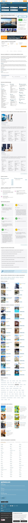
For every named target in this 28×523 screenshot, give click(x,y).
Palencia (2, 465)
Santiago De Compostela (4, 469)
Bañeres (16, 382)
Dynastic (21, 314)
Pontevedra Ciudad (21, 465)
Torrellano (22, 397)
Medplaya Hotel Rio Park (23, 370)
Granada (20, 454)
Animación (14, 277)
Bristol (20, 349)
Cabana (21, 342)
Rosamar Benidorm (8, 335)
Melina (7, 314)
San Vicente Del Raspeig (9, 397)
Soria (1, 471)
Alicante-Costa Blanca (3, 382)
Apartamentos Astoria (8, 290)
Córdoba (11, 452)
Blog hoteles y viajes (4, 493)
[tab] (14, 250)
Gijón (1, 454)
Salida (20, 6)
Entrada (12, 6)
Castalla (21, 386)
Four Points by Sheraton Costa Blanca (9, 342)
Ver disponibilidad (23, 46)
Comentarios (24, 20)
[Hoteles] (4, 1)
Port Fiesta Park (22, 335)
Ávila (10, 446)
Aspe (13, 382)
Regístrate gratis (5, 194)
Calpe (14, 386)
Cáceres (20, 448)
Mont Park (21, 328)
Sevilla (20, 469)
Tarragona (11, 471)
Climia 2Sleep (7, 283)
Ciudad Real (2, 452)
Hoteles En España (5, 13)
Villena (9, 399)
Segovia (11, 469)
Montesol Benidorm (22, 363)
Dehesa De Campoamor (15, 388)
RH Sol (20, 297)
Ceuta (19, 450)
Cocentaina (7, 388)
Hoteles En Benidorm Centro (16, 13)
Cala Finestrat (11, 386)
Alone (20, 321)
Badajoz (20, 446)
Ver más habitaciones (24, 173)
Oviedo (20, 463)
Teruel (20, 471)
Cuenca (20, 452)
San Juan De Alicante (3, 397)
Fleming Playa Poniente (9, 328)
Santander (20, 467)
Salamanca (2, 467)
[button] (25, 1)
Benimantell (21, 384)
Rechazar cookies (16, 521)
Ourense (11, 463)
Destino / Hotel (3, 6)
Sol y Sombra (21, 356)
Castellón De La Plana (12, 450)
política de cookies (22, 519)
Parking (18, 277)
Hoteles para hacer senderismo (8, 431)
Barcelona (2, 448)
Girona (11, 454)
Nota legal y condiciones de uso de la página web (6, 513)
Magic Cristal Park (8, 356)
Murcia (1, 463)
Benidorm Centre (8, 349)
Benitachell (2, 386)
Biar (5, 386)
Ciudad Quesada (3, 388)
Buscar (25, 9)
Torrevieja (2, 399)
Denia (20, 388)
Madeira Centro (8, 363)
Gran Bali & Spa (8, 307)
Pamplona (11, 465)
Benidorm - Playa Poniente (11, 384)
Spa (2, 277)
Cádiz (1, 450)
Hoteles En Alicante (10, 13)
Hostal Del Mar (21, 290)
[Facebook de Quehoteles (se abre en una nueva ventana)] (1, 498)
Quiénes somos (3, 484)
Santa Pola (15, 397)
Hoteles (2, 13)
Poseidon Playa (8, 370)
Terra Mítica (18, 397)
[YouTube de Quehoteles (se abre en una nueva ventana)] (5, 498)
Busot (7, 386)
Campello (17, 386)
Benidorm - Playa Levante (4, 384)
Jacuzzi (10, 277)
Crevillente (11, 388)
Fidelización (2, 488)
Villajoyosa (6, 399)
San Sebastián (11, 467)
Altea (11, 382)
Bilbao (10, 448)
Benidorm (19, 382)
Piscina (6, 277)
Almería (2, 446)
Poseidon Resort (22, 307)
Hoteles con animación (23, 422)
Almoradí (8, 382)
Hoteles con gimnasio (9, 422)
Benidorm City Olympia (22, 283)
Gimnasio (22, 277)
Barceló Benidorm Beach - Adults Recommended (9, 298)
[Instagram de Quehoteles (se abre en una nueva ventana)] (3, 498)
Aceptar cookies (24, 521)
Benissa (24, 384)
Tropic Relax (7, 321)
